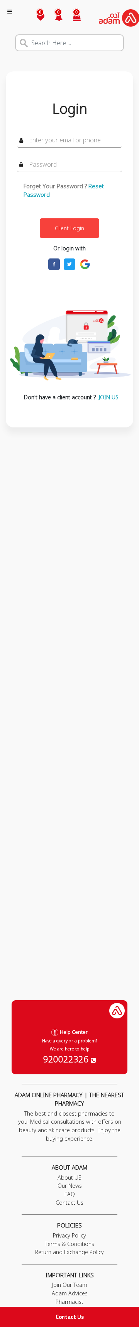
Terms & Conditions (69, 1244)
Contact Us (70, 1317)
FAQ (69, 1194)
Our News (70, 1185)
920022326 (67, 1059)
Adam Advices (70, 1293)
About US (69, 1177)
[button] (54, 18)
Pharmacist (69, 1301)
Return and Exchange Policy (69, 1252)
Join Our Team (69, 1284)
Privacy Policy (69, 1235)
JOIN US (109, 397)
